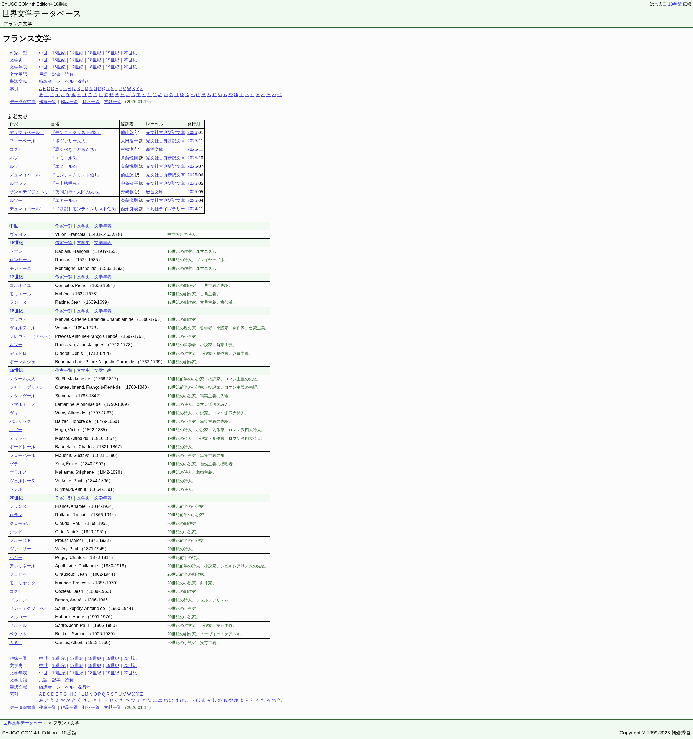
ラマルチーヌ (22, 404)
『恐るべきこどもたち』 (75, 149)
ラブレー (18, 251)
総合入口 (658, 4)
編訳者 (45, 81)
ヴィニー (18, 413)
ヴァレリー (20, 549)
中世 (43, 53)
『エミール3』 (65, 158)
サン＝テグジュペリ (28, 191)
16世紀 (59, 53)
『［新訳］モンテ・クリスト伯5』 (84, 209)
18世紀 (94, 53)
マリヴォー (20, 319)
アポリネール (22, 566)
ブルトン (18, 600)
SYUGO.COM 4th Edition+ (27, 4)
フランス (18, 506)
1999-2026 (658, 732)
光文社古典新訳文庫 (165, 132)
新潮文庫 (154, 149)
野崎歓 (127, 191)
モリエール (20, 294)
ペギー (15, 557)
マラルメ (18, 472)
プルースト (20, 540)
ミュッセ (18, 438)
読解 (69, 74)
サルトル (18, 625)
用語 (43, 74)
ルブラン (18, 183)
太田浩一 (129, 141)
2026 (192, 132)
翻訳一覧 (91, 101)
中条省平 (129, 183)
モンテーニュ (22, 268)
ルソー (15, 158)
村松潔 (127, 149)
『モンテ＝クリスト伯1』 (76, 175)
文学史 (83, 226)
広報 (687, 4)
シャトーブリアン (26, 387)
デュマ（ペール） (26, 132)
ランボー (18, 489)
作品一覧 (69, 101)
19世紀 (112, 53)
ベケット (18, 634)
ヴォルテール (22, 328)
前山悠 (127, 132)
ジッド (15, 531)
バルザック (20, 421)
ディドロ (18, 353)
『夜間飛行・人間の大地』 (77, 191)
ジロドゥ (18, 574)
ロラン (15, 514)
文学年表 (103, 226)
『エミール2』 (65, 166)
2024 (192, 209)
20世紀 (130, 53)
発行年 (84, 81)
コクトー (18, 149)
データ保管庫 (23, 101)
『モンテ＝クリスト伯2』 (76, 132)
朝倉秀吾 (681, 732)
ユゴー (15, 429)
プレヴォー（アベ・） (31, 336)
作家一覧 (47, 101)
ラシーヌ (18, 302)
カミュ (15, 642)
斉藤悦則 (129, 158)
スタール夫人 (22, 379)
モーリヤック (22, 583)
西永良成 (129, 209)
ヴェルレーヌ (22, 481)
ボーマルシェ (22, 361)
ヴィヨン (18, 234)
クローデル (20, 523)
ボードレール (22, 446)
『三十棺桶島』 (66, 183)
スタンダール (22, 396)
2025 (192, 141)
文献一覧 (112, 101)
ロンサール (20, 259)
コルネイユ (20, 285)
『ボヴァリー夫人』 (70, 141)
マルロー (18, 616)
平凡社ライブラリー (165, 209)
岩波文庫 (154, 191)
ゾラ (13, 464)
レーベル (65, 81)
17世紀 (76, 53)
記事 (56, 74)
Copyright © (632, 732)
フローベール (22, 141)
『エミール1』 (65, 200)
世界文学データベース (41, 13)
